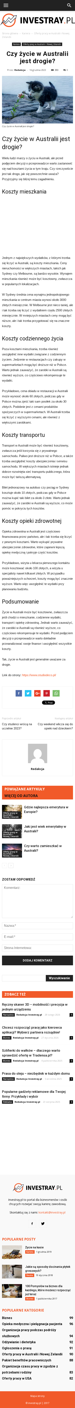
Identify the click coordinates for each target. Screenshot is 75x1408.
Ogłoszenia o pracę (17, 1348)
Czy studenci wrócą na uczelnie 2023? (17, 726)
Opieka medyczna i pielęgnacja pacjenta (32, 1324)
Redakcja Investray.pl (29, 1014)
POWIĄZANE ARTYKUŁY (24, 789)
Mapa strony (37, 1396)
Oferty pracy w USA (17, 1378)
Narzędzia (8, 1014)
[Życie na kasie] (12, 1252)
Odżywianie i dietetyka (19, 1342)
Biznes (6, 1037)
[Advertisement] (38, 225)
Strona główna (10, 33)
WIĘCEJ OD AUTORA (21, 795)
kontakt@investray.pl (52, 1212)
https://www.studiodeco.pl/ (39, 675)
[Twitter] (43, 1224)
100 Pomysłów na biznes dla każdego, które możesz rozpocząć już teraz (48, 1290)
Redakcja (20, 69)
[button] (69, 5)
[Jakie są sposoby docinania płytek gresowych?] (12, 1272)
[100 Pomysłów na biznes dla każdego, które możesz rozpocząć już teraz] (12, 1291)
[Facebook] (32, 1224)
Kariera (16, 44)
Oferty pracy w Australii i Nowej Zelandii (42, 44)
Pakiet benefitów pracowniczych (26, 1360)
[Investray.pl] (37, 20)
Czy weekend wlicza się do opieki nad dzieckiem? (55, 726)
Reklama (7, 1101)
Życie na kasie (34, 1247)
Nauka (29, 1275)
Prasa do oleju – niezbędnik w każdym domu (36, 1073)
